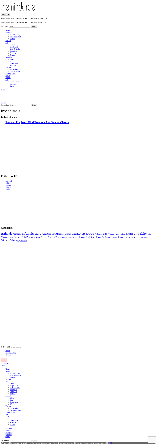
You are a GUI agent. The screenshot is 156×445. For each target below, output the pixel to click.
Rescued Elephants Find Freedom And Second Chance (37, 122)
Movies (8, 41)
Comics (13, 45)
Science (13, 84)
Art (6, 43)
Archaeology (14, 69)
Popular (44, 237)
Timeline (114, 237)
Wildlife (13, 65)
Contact (8, 355)
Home (7, 30)
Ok (111, 443)
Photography (10, 74)
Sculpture (13, 51)
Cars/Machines (15, 72)
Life (6, 80)
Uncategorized (131, 237)
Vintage (8, 67)
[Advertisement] (22, 208)
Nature (7, 76)
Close (3, 365)
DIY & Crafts (15, 49)
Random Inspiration (73, 237)
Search (34, 26)
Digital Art (14, 47)
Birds (12, 59)
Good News (14, 82)
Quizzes (64, 237)
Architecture (9, 32)
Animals (8, 57)
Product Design (15, 37)
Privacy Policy (10, 353)
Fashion (98, 234)
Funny (12, 86)
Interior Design (15, 35)
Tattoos (12, 55)
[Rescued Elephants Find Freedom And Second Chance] (80, 149)
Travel (121, 237)
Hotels (12, 39)
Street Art (13, 53)
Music (11, 237)
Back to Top (5, 363)
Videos (8, 78)
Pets (11, 61)
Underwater (14, 63)
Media (149, 234)
